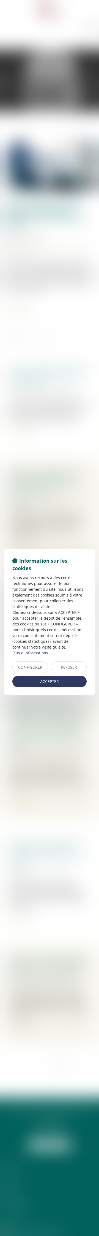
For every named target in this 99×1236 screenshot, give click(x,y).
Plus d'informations (30, 652)
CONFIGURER (30, 667)
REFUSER (69, 667)
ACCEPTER (49, 681)
